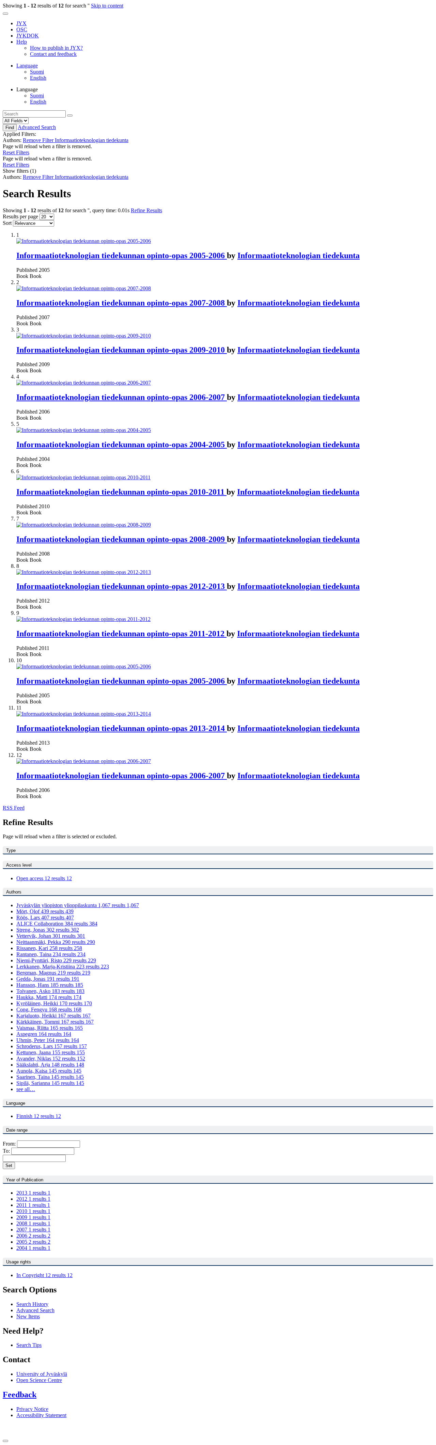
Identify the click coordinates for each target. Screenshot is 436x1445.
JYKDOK (27, 35)
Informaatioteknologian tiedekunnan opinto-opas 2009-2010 (121, 349)
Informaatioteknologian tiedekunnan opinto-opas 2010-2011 (121, 491)
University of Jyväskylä (41, 1374)
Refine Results (146, 210)
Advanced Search (37, 127)
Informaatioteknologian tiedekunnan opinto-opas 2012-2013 (121, 586)
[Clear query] (70, 115)
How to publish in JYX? (56, 48)
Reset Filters (16, 152)
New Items (28, 1316)
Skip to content (107, 6)
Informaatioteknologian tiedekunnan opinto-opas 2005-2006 (121, 255)
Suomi (37, 72)
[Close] (5, 1441)
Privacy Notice (32, 1409)
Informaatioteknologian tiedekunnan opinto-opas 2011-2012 (121, 633)
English (38, 78)
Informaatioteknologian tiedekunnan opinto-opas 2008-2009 (121, 539)
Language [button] (27, 65)
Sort (7, 223)
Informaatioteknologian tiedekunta (298, 255)
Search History (32, 1304)
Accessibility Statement (41, 1415)
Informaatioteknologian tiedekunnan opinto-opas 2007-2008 (121, 302)
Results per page (20, 216)
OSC (21, 29)
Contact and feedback (53, 54)
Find (9, 127)
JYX (21, 23)
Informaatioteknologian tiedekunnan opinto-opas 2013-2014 (121, 728)
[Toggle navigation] (5, 14)
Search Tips (29, 1345)
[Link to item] (83, 241)
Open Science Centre (39, 1380)
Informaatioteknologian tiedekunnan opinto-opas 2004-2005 (121, 444)
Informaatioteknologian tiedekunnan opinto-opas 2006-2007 (121, 397)
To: (7, 1151)
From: (10, 1144)
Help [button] (21, 42)
